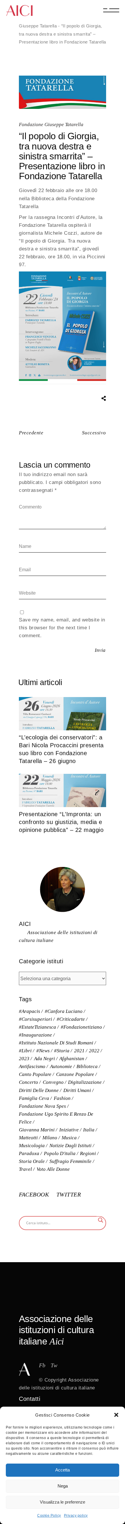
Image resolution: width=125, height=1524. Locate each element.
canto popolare (35, 1074)
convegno (53, 1082)
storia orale (32, 1161)
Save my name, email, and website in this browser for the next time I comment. (62, 627)
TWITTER (68, 1194)
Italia (88, 1130)
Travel (25, 1169)
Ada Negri (44, 1058)
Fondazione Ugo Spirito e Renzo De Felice (56, 1118)
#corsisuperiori (35, 1019)
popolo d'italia (60, 1153)
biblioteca (87, 1066)
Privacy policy (76, 1515)
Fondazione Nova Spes (42, 1106)
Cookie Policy (49, 1515)
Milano (49, 1137)
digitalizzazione (85, 1082)
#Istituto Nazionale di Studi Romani (56, 1043)
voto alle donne (53, 1169)
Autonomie (61, 1066)
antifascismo (32, 1066)
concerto (28, 1082)
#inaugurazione (35, 1035)
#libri (25, 1050)
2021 (79, 1050)
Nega (63, 1485)
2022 (94, 1050)
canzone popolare (75, 1074)
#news (43, 1050)
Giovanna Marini (37, 1130)
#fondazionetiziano (81, 1027)
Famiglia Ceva (34, 1098)
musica (69, 1137)
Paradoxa (29, 1153)
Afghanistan (71, 1058)
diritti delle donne (39, 1090)
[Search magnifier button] (101, 1220)
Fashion (62, 1098)
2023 (24, 1058)
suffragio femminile (70, 1161)
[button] (116, 1415)
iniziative (69, 1130)
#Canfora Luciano (64, 1011)
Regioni (88, 1153)
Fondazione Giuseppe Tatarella (51, 124)
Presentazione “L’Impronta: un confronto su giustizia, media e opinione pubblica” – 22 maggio (61, 822)
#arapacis (29, 1011)
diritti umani (77, 1090)
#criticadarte (71, 1019)
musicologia (32, 1145)
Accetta (62, 1469)
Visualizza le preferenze (62, 1501)
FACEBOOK (35, 1194)
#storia (61, 1050)
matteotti (28, 1137)
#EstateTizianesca (37, 1027)
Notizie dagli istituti (70, 1145)
